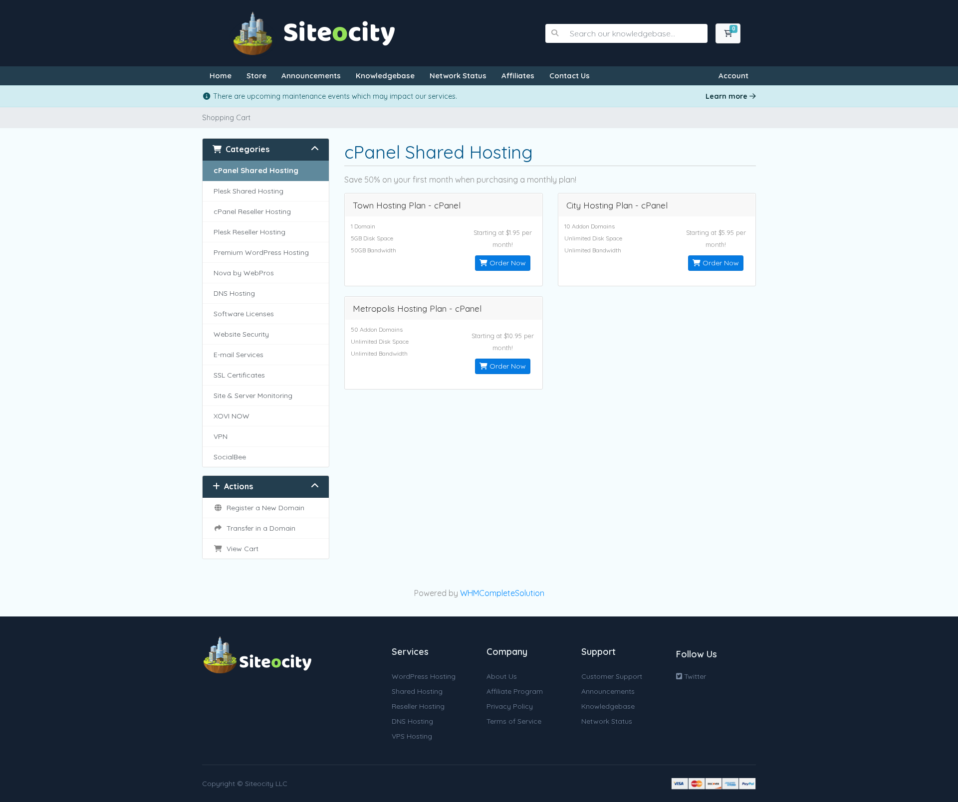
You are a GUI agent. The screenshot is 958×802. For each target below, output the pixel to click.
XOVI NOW (231, 415)
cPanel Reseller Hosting (252, 211)
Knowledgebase (385, 75)
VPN (221, 436)
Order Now (506, 262)
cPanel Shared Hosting (256, 170)
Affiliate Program (514, 691)
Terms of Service (513, 721)
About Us (501, 676)
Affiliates (517, 75)
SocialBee (230, 456)
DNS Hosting (234, 293)
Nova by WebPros (244, 272)
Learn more (727, 96)
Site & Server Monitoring (253, 395)
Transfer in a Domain (259, 528)
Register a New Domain (263, 507)
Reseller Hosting (418, 706)
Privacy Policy (509, 706)
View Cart (240, 548)
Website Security (241, 334)
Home (221, 75)
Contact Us (569, 75)
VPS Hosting (412, 736)
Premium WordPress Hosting (261, 252)
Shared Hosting (417, 691)
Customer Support (611, 676)
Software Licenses (244, 313)
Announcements (311, 75)
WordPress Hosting (424, 676)
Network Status (458, 75)
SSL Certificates (239, 375)
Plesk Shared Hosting (248, 191)
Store (256, 75)
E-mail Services (238, 354)
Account (733, 75)
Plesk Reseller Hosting (249, 231)
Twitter (694, 676)
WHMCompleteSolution (502, 593)
